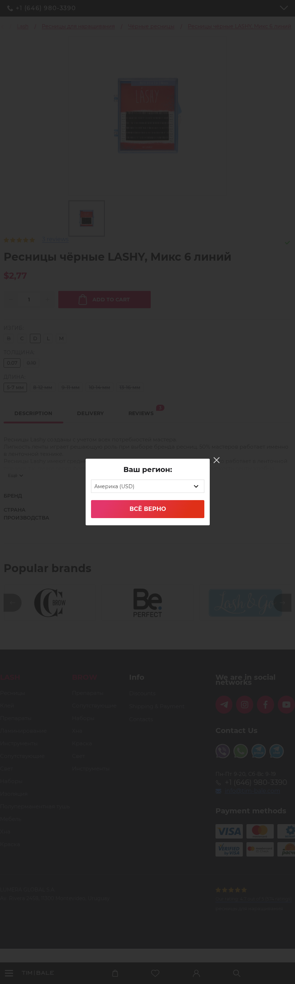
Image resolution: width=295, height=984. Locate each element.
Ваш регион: (147, 469)
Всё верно (148, 509)
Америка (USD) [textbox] (114, 486)
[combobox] (147, 486)
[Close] (216, 460)
